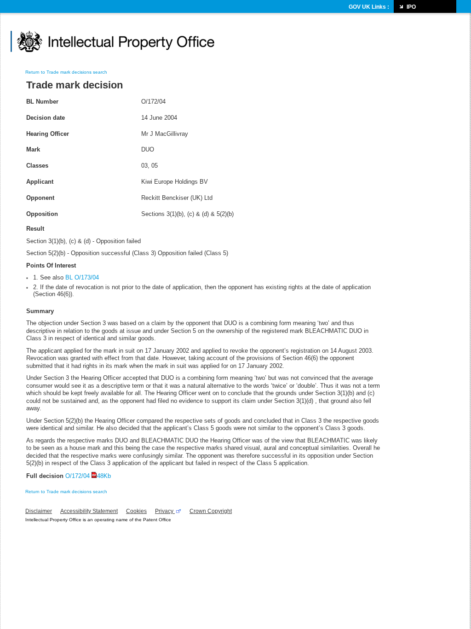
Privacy (165, 511)
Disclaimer (38, 511)
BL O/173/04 (82, 277)
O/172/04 (88, 475)
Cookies (136, 511)
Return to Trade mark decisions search (66, 72)
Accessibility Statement (89, 511)
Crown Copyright (211, 511)
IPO (411, 7)
